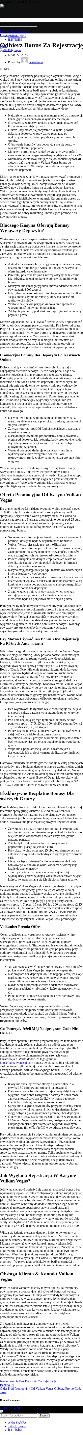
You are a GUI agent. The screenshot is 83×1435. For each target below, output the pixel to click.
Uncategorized (20, 31)
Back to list (7, 1385)
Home (4, 31)
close (3, 1392)
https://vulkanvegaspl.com (16, 1062)
